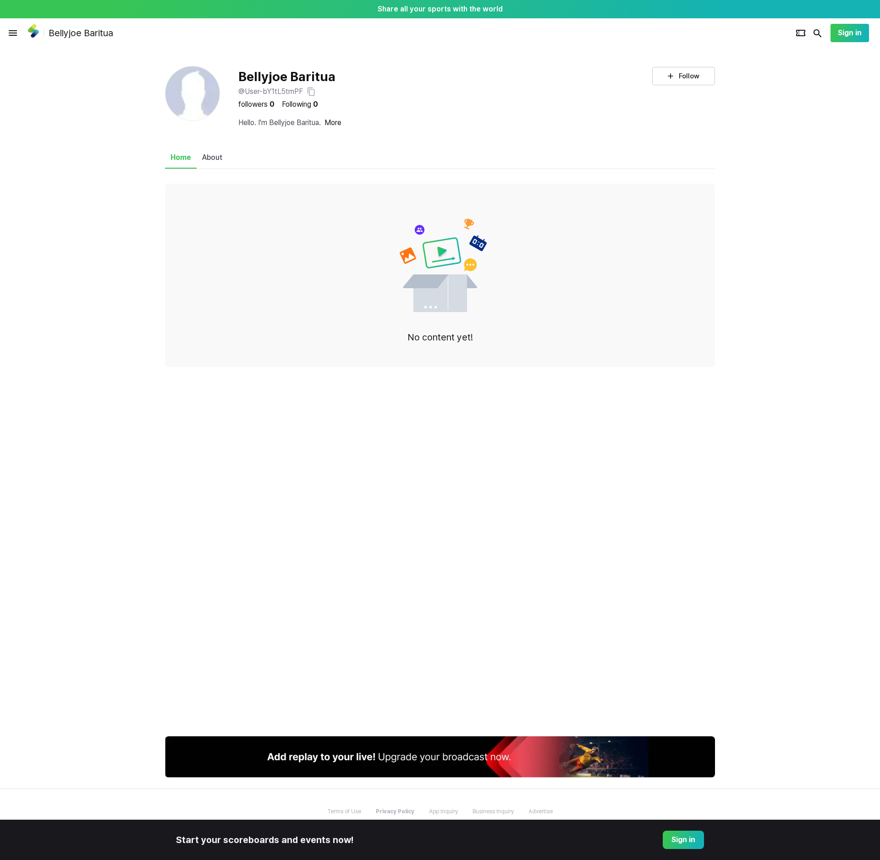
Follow (689, 76)
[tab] (181, 158)
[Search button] (817, 33)
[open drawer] (13, 33)
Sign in (850, 32)
